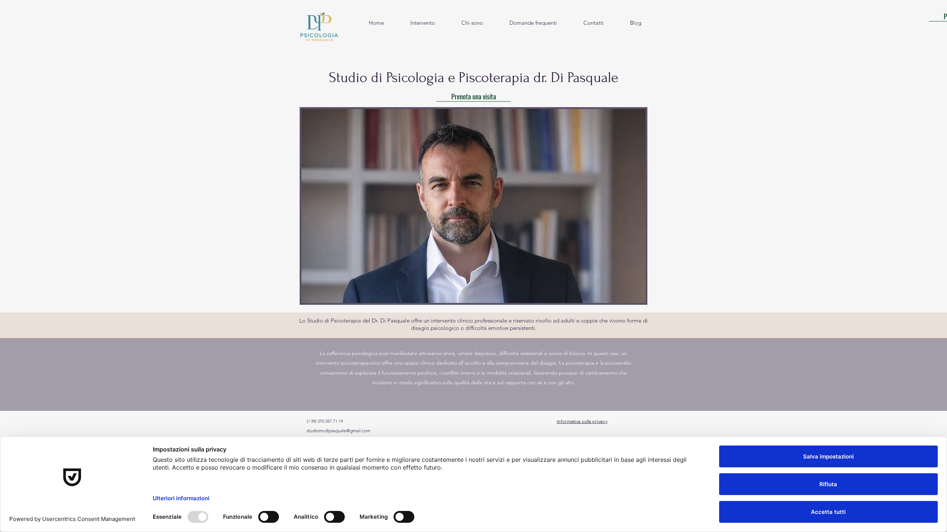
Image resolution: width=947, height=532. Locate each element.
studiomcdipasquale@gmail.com (338, 430)
